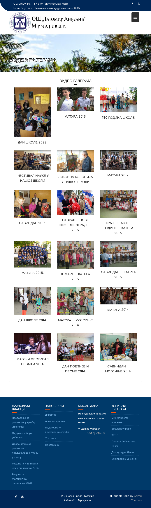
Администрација (55, 421)
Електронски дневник (124, 459)
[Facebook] (132, 4)
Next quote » (95, 433)
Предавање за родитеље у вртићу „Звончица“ (23, 422)
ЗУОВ (114, 435)
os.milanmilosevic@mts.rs (53, 4)
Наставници (52, 445)
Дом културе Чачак (122, 452)
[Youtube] (139, 4)
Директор (50, 415)
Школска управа (121, 428)
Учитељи (50, 438)
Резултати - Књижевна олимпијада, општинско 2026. (50, 8)
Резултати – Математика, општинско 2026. (22, 479)
